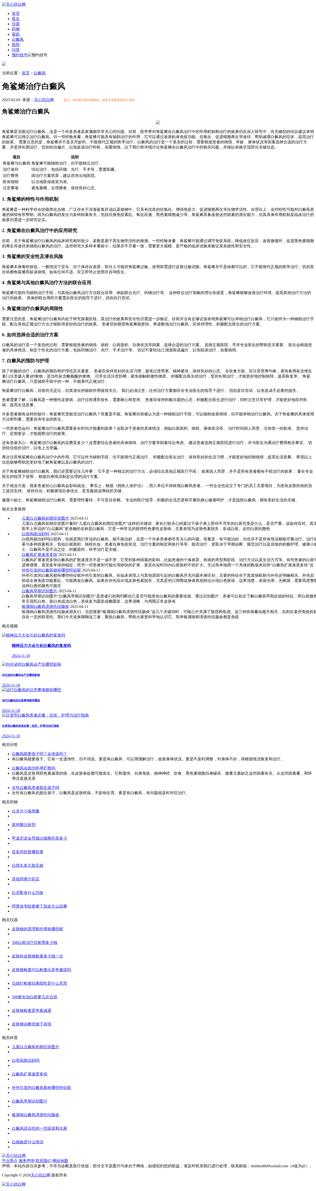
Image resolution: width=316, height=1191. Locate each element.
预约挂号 (20, 55)
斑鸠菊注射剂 (24, 825)
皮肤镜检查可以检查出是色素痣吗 (41, 970)
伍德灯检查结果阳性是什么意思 (39, 983)
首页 (16, 13)
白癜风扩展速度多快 (39, 555)
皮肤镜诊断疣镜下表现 (31, 1024)
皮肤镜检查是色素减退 (31, 1010)
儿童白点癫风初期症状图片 (45, 518)
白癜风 (18, 39)
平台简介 (10, 1161)
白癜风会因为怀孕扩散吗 (33, 768)
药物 (16, 29)
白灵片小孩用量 (26, 811)
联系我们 (43, 1161)
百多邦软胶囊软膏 (27, 852)
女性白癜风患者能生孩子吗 (35, 788)
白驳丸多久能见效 (27, 865)
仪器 (16, 24)
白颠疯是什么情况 (27, 1142)
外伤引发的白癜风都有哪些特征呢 (51, 570)
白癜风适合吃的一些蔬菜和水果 (39, 1128)
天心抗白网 (44, 100)
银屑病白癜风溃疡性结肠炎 (45, 606)
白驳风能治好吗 (35, 534)
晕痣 (16, 34)
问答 (16, 50)
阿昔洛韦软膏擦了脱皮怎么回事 (39, 906)
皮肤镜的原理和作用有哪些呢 (37, 929)
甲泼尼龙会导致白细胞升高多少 (39, 838)
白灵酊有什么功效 (27, 893)
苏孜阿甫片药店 (26, 879)
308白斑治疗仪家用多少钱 (34, 942)
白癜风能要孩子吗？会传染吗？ (39, 754)
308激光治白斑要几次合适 (34, 997)
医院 (16, 45)
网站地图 (60, 1161)
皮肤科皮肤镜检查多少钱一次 (37, 956)
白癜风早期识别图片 (39, 591)
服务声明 (27, 1161)
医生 (16, 19)
